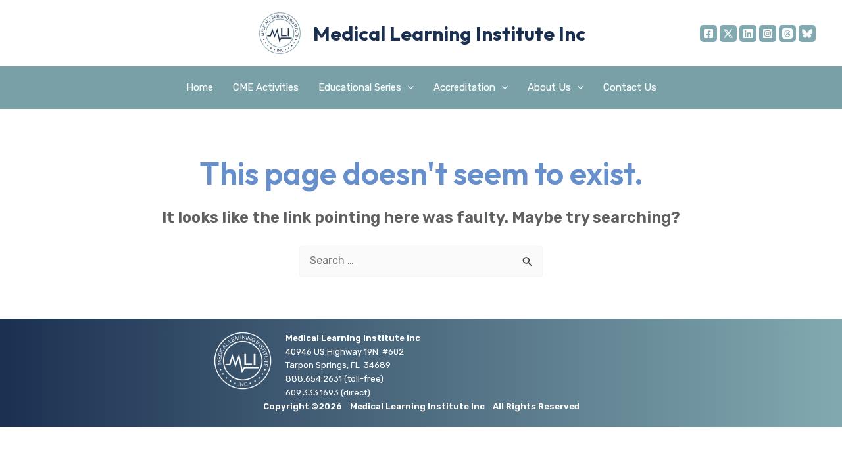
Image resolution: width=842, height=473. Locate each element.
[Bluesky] (807, 33)
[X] (728, 33)
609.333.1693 (312, 392)
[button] (407, 87)
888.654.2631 (313, 379)
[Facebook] (708, 33)
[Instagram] (767, 33)
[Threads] (787, 33)
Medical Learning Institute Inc (449, 33)
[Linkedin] (747, 33)
